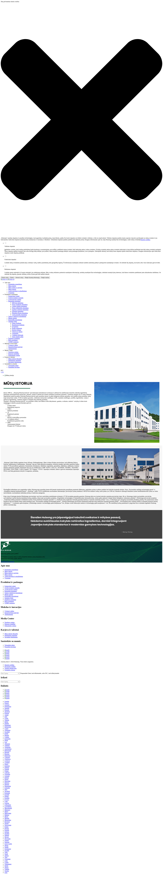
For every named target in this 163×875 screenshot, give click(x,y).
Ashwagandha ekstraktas (19, 315)
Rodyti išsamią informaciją (32, 277)
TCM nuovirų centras (14, 299)
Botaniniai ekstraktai (14, 301)
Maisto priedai (12, 318)
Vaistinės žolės (12, 321)
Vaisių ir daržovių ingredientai (17, 316)
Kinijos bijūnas (16, 330)
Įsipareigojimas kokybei (15, 347)
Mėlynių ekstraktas (17, 303)
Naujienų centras (13, 352)
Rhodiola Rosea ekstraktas (20, 313)
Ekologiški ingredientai (15, 320)
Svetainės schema (10, 670)
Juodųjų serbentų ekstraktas (20, 309)
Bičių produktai (13, 340)
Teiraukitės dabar (13, 365)
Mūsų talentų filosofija (15, 359)
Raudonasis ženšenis (18, 325)
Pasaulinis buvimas (14, 367)
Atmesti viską (19, 277)
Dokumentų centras (14, 355)
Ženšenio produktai (14, 338)
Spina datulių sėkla (17, 337)
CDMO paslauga (13, 342)
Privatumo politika (10, 666)
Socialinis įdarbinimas (14, 362)
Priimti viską (5, 277)
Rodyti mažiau (45, 277)
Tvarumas (11, 293)
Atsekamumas (12, 348)
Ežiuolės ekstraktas (17, 311)
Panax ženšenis (16, 323)
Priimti (12, 277)
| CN (2, 372)
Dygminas (15, 326)
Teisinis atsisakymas (11, 668)
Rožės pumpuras (17, 328)
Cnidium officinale (17, 335)
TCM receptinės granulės (15, 298)
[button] (81, 119)
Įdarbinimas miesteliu (14, 360)
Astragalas (15, 333)
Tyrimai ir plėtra (13, 345)
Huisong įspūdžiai (13, 354)
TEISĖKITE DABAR (7, 561)
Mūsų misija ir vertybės (15, 287)
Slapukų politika (145, 240)
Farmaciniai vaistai (13, 296)
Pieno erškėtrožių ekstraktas (20, 308)
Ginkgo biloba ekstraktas (19, 306)
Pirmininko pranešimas (15, 284)
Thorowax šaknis (17, 331)
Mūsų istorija (12, 286)
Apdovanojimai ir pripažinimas (17, 291)
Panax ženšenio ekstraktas (20, 304)
